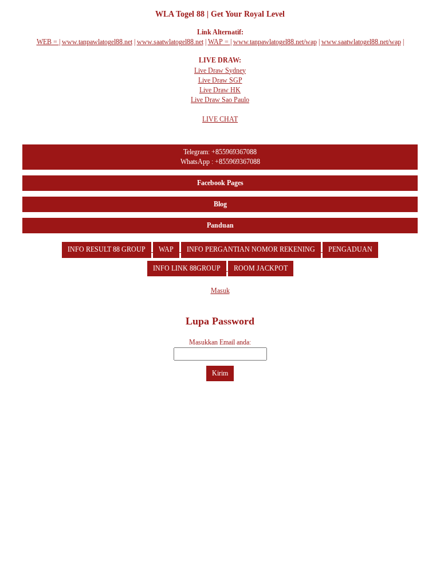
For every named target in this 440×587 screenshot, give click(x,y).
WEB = (48, 42)
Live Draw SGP (220, 80)
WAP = (219, 42)
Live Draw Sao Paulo (220, 100)
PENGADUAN (350, 249)
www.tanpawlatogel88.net (97, 42)
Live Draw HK (220, 90)
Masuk (220, 291)
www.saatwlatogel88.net (170, 42)
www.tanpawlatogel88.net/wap (275, 42)
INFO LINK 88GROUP (187, 268)
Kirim (220, 373)
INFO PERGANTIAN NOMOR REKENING (251, 249)
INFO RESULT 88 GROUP (107, 249)
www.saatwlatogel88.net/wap (361, 42)
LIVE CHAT (220, 119)
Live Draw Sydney (220, 70)
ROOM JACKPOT (261, 268)
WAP (166, 249)
